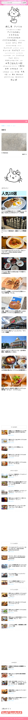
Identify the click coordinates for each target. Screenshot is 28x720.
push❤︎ (24, 2)
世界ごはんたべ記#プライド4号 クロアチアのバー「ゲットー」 (17, 498)
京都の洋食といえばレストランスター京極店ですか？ (17, 690)
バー (13, 55)
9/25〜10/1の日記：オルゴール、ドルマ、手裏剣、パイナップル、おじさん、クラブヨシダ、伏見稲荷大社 (17, 683)
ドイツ (23, 50)
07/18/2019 (12, 569)
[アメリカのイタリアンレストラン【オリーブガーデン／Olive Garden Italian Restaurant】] (4, 549)
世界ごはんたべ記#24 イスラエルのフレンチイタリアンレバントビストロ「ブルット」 (18, 595)
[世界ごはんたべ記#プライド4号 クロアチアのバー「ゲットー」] (4, 499)
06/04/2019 (12, 477)
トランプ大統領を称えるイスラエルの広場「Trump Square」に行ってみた (17, 566)
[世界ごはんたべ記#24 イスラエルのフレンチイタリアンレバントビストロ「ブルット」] (4, 595)
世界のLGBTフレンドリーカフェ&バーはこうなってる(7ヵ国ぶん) (17, 506)
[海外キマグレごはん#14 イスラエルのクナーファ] (4, 441)
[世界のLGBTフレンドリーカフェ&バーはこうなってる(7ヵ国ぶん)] (4, 507)
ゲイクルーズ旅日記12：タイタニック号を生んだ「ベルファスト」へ (18, 491)
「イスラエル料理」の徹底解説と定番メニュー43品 (17, 625)
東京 (13, 74)
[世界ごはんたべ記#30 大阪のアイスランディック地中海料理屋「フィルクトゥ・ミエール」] (4, 483)
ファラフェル (20, 55)
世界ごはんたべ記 (13, 63)
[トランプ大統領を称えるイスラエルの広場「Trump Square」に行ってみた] (4, 566)
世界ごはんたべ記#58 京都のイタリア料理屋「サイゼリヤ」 (18, 698)
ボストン (16, 58)
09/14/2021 (12, 584)
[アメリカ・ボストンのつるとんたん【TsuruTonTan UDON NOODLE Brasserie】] (4, 557)
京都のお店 (14, 68)
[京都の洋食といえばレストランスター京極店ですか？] (4, 691)
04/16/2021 (12, 612)
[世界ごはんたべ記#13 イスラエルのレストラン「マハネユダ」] (4, 463)
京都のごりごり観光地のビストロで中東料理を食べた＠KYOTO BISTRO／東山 (17, 432)
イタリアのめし (22, 40)
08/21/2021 (12, 620)
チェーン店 (6, 50)
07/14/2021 (12, 676)
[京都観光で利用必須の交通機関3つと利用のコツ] (4, 668)
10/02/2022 (12, 685)
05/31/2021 (12, 700)
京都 (7, 68)
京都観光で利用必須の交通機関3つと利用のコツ (17, 666)
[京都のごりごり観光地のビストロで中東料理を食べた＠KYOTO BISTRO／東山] (4, 432)
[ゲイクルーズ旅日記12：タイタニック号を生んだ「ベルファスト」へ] (4, 492)
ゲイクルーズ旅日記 (11, 45)
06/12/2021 (12, 508)
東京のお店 (19, 74)
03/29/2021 (12, 486)
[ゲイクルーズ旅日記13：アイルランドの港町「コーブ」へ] (4, 476)
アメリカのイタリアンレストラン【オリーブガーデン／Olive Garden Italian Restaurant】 (17, 548)
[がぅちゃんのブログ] (14, 22)
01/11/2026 (12, 669)
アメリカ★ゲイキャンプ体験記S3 (14, 29)
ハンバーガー (7, 55)
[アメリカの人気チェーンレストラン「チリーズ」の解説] (4, 575)
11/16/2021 (12, 576)
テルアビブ (16, 50)
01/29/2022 (12, 551)
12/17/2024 (12, 448)
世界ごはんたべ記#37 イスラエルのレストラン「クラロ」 (18, 610)
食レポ (13, 80)
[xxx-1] (14, 150)
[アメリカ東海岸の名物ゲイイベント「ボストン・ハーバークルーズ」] (4, 582)
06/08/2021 (12, 501)
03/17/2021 (12, 597)
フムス (11, 58)
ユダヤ (21, 60)
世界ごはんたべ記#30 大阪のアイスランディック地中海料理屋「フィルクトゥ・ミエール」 (18, 483)
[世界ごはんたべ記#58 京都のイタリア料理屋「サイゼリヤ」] (4, 699)
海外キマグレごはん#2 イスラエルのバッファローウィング (17, 455)
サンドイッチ (8, 48)
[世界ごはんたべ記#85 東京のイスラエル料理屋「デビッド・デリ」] (4, 618)
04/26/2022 (12, 435)
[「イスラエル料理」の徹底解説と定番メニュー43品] (4, 626)
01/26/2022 (12, 560)
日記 (5, 74)
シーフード (16, 48)
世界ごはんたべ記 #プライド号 (10, 66)
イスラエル (14, 35)
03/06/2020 (12, 457)
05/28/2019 (12, 493)
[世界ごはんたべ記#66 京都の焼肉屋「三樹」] (4, 675)
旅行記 (17, 71)
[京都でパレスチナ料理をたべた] (4, 448)
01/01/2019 (12, 627)
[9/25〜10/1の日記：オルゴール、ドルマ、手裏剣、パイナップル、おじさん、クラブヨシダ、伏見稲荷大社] (4, 683)
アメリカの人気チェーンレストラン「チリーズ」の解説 (17, 574)
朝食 (10, 74)
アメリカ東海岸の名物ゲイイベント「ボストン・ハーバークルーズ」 (17, 581)
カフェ (14, 42)
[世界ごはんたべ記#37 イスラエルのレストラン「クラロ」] (4, 611)
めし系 (9, 26)
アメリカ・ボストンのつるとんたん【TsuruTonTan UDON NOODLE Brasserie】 (17, 557)
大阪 (21, 68)
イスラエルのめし (9, 40)
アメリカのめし (13, 32)
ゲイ (20, 43)
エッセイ (8, 42)
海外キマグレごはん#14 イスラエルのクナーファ (18, 440)
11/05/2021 (12, 693)
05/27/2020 (12, 442)
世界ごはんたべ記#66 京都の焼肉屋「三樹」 (17, 674)
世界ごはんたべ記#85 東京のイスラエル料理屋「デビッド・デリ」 (18, 617)
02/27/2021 (12, 465)
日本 (23, 71)
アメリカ (18, 26)
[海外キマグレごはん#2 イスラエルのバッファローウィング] (4, 456)
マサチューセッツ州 (11, 60)
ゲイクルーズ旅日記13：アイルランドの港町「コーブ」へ (18, 475)
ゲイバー (20, 45)
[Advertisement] (14, 102)
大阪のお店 (6, 71)
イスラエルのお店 (13, 37)
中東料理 (21, 66)
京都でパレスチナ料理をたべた (16, 447)
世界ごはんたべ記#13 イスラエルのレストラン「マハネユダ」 (18, 462)
